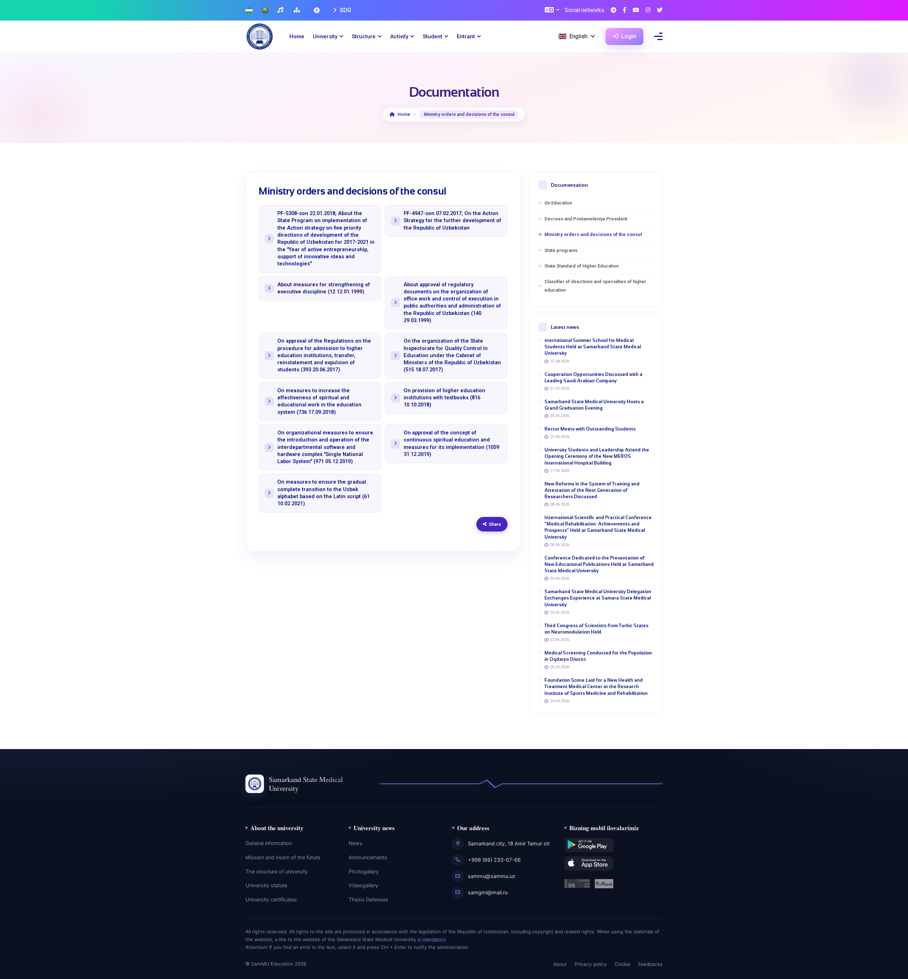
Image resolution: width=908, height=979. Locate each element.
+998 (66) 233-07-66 (494, 860)
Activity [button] (399, 36)
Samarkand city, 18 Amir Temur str (509, 843)
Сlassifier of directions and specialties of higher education (595, 285)
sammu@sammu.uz (491, 876)
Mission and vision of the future (282, 857)
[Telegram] (613, 10)
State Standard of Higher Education (581, 266)
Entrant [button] (466, 36)
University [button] (325, 36)
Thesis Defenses (368, 899)
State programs (560, 250)
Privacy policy (591, 964)
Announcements (368, 857)
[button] (552, 10)
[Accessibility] (317, 10)
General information (268, 843)
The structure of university (276, 871)
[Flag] (249, 10)
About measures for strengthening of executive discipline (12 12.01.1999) (323, 288)
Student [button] (432, 36)
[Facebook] (624, 10)
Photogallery (364, 871)
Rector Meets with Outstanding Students (590, 429)
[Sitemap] (298, 10)
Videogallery (363, 885)
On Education (558, 203)
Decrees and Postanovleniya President (585, 218)
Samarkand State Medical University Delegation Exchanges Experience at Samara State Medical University (597, 598)
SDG (344, 10)
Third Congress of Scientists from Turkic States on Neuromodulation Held (596, 629)
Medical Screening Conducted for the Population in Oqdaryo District (598, 656)
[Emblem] (264, 10)
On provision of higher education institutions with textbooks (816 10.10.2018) (444, 398)
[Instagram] (648, 10)
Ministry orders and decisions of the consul (593, 234)
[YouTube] (636, 10)
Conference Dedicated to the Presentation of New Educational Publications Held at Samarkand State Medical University (599, 564)
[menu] (658, 36)
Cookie (622, 964)
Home (296, 36)
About (560, 964)
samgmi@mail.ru (488, 892)
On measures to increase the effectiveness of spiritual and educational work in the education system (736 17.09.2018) (319, 401)
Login (628, 36)
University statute (266, 885)
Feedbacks (650, 964)
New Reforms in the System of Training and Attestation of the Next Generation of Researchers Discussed (592, 490)
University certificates (271, 899)
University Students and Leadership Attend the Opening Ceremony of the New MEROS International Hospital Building (596, 456)
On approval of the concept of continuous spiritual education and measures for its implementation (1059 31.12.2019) (451, 443)
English (578, 36)
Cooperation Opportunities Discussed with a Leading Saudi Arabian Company (593, 377)
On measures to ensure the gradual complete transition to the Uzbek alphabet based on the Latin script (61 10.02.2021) (323, 493)
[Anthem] (281, 10)
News (355, 843)
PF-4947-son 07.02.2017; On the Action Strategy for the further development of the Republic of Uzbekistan (452, 220)
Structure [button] (364, 36)
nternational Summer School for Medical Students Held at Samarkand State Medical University (592, 347)
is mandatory (431, 939)
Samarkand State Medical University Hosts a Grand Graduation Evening (594, 405)
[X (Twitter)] (660, 10)
